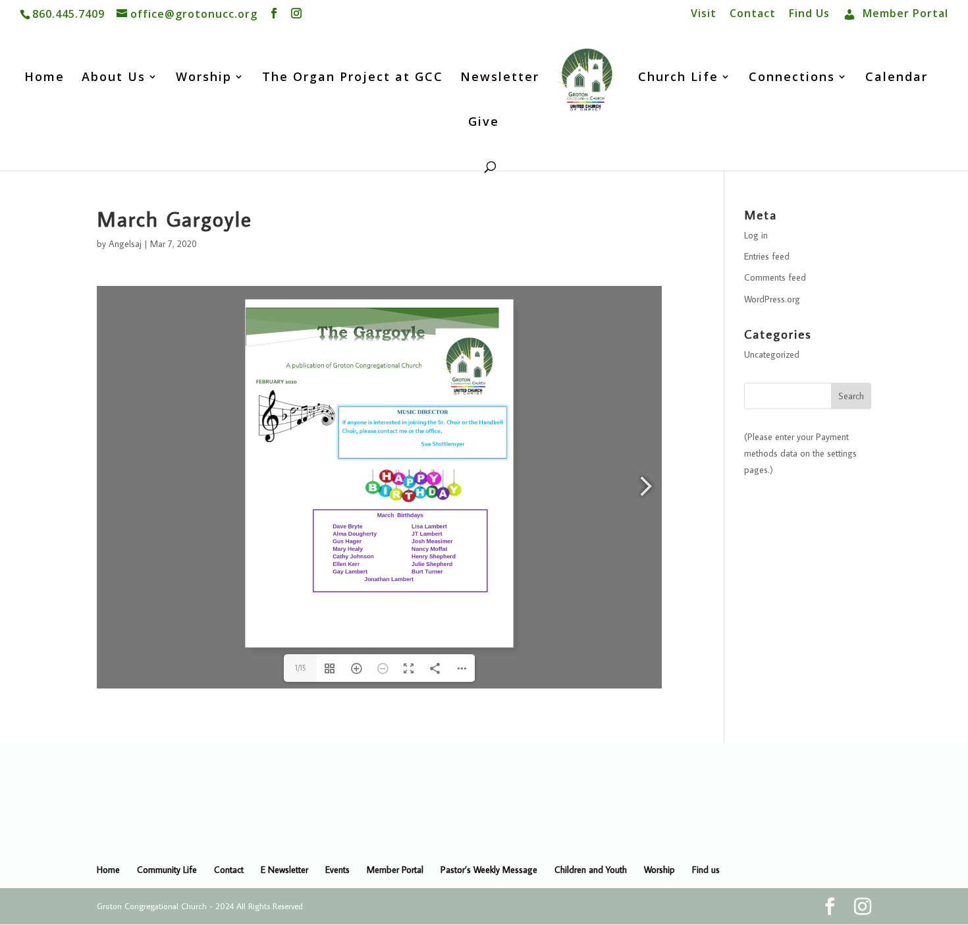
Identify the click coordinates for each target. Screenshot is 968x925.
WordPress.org (772, 299)
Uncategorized (771, 354)
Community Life (167, 870)
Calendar (896, 78)
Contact (753, 14)
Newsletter (499, 78)
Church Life (678, 78)
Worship (204, 78)
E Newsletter (284, 870)
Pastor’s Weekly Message (489, 870)
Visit (703, 14)
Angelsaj (125, 244)
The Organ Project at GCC (352, 78)
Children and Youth (590, 870)
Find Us (809, 14)
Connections (792, 78)
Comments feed (775, 277)
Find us (706, 870)
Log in (756, 235)
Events (337, 870)
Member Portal (395, 870)
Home (44, 78)
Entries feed (767, 256)
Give (483, 123)
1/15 (300, 668)
